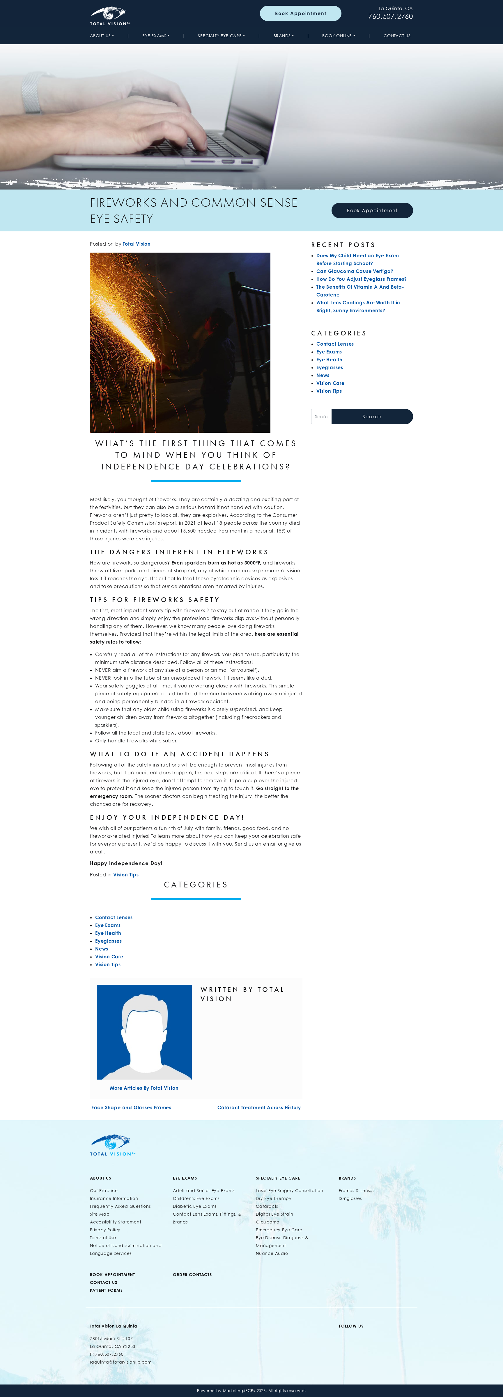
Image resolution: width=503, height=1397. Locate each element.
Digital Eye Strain (274, 1214)
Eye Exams (154, 35)
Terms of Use (103, 1237)
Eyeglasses (108, 941)
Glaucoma (267, 1221)
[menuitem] (103, 35)
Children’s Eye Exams (196, 1198)
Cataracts (267, 1206)
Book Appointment (301, 13)
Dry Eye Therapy (274, 1198)
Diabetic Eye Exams (194, 1206)
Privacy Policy (105, 1229)
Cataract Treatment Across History (259, 1107)
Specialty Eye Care (220, 35)
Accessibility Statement (115, 1221)
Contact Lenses (114, 917)
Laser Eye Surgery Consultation (289, 1190)
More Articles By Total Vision (144, 1088)
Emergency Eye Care (279, 1229)
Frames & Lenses (356, 1190)
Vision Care (109, 957)
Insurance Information (114, 1198)
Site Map (99, 1214)
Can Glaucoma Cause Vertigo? (355, 271)
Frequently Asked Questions (120, 1206)
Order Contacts (192, 1274)
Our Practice (104, 1190)
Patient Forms (106, 1290)
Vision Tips (126, 875)
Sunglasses (350, 1198)
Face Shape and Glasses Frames (130, 1107)
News (101, 949)
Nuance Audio (272, 1253)
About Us (100, 35)
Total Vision (137, 244)
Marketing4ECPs (239, 1391)
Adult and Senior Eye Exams (204, 1190)
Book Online (337, 35)
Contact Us (397, 35)
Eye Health (108, 933)
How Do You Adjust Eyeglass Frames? (361, 279)
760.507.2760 (390, 16)
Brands (282, 35)
